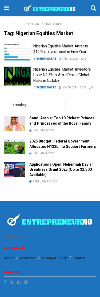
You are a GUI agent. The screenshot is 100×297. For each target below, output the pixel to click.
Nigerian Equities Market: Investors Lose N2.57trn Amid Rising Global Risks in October (62, 75)
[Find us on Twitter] (12, 282)
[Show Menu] (6, 8)
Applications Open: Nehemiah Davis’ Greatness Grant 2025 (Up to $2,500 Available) (61, 169)
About (8, 258)
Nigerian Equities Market (45, 24)
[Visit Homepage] (50, 8)
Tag (19, 24)
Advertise (27, 258)
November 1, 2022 (73, 87)
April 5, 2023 (70, 58)
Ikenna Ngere (46, 58)
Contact (79, 258)
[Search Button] (93, 8)
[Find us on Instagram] (25, 282)
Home (8, 24)
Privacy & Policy (54, 258)
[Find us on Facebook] (5, 282)
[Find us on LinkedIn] (19, 282)
